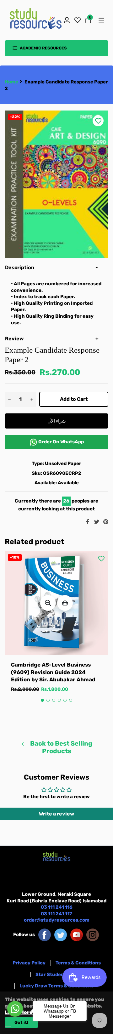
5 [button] (65, 700)
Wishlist (77, 20)
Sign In (67, 20)
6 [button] (70, 700)
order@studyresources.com (56, 920)
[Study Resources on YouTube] (76, 934)
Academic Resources (43, 48)
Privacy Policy (29, 963)
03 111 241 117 (56, 914)
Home (11, 82)
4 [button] (59, 700)
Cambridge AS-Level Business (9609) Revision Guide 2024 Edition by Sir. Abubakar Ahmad (53, 672)
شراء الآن (56, 421)
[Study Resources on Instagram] (92, 934)
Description (19, 267)
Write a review (56, 814)
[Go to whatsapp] (15, 1009)
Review (14, 339)
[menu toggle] (101, 20)
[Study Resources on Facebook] (44, 934)
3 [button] (53, 700)
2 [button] (48, 700)
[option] (56, 628)
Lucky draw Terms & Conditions (56, 986)
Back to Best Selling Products (60, 747)
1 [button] (42, 700)
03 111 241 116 (57, 907)
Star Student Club (56, 974)
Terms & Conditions (78, 963)
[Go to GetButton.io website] (15, 1026)
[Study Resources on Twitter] (60, 934)
